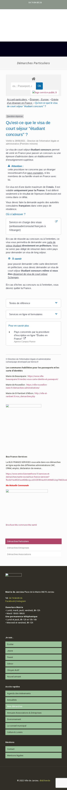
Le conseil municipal (16, 726)
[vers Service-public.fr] (45, 92)
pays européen (35, 172)
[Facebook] (31, 6)
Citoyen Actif (13, 670)
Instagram (21, 601)
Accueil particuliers (17, 99)
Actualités (12, 700)
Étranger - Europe (39, 99)
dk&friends (45, 780)
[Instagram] (35, 6)
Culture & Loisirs (14, 732)
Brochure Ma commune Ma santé (21, 525)
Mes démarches (14, 706)
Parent (10, 657)
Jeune (10, 651)
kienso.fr (34, 362)
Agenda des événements (19, 693)
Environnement (14, 719)
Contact (10, 749)
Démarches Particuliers (18, 541)
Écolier (10, 644)
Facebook (10, 601)
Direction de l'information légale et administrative (29, 359)
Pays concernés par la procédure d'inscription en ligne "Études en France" (31, 335)
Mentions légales (15, 755)
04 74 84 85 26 (35, 2)
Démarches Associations (19, 554)
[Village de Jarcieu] (33, 20)
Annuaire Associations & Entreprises (24, 713)
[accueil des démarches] (33, 79)
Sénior (10, 663)
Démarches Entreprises (18, 548)
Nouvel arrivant (14, 676)
